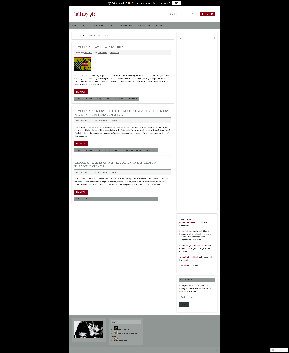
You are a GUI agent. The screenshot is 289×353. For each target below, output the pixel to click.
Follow (184, 304)
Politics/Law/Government (114, 98)
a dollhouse (184, 265)
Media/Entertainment (113, 150)
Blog (85, 26)
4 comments (114, 53)
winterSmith (102, 53)
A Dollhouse (144, 26)
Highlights (98, 26)
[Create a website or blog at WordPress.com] (216, 350)
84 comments (115, 121)
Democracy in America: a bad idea (98, 47)
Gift (177, 3)
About (159, 26)
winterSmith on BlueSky (189, 257)
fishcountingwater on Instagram (193, 245)
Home (74, 26)
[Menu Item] (202, 14)
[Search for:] (181, 14)
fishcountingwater (187, 231)
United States (132, 98)
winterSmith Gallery (188, 222)
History (98, 98)
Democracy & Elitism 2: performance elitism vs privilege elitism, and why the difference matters (122, 113)
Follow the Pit (186, 279)
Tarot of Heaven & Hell (121, 26)
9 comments (114, 172)
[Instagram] (212, 14)
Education (88, 98)
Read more (81, 92)
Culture (78, 98)
